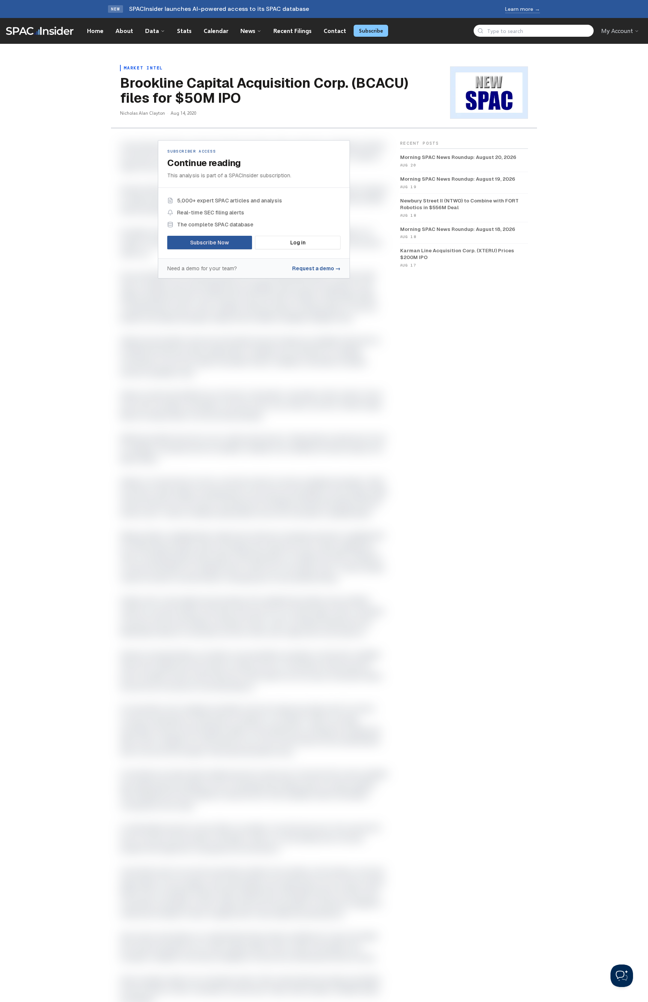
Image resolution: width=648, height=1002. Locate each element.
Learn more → (522, 9)
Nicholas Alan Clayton (142, 113)
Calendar (216, 30)
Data (152, 30)
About (124, 30)
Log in (298, 242)
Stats (184, 30)
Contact (335, 30)
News (247, 30)
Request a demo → (316, 268)
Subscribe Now (209, 242)
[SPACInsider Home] (40, 30)
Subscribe (371, 30)
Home (95, 30)
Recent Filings (292, 30)
